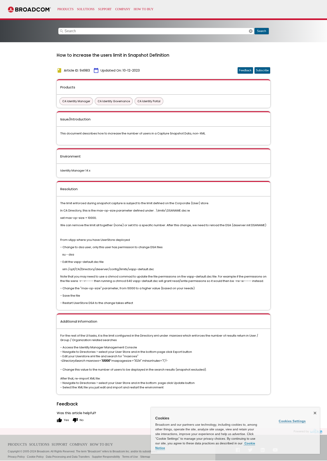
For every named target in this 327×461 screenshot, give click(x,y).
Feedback (245, 70)
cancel (250, 31)
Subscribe (262, 70)
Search (261, 31)
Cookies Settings (292, 421)
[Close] (315, 413)
